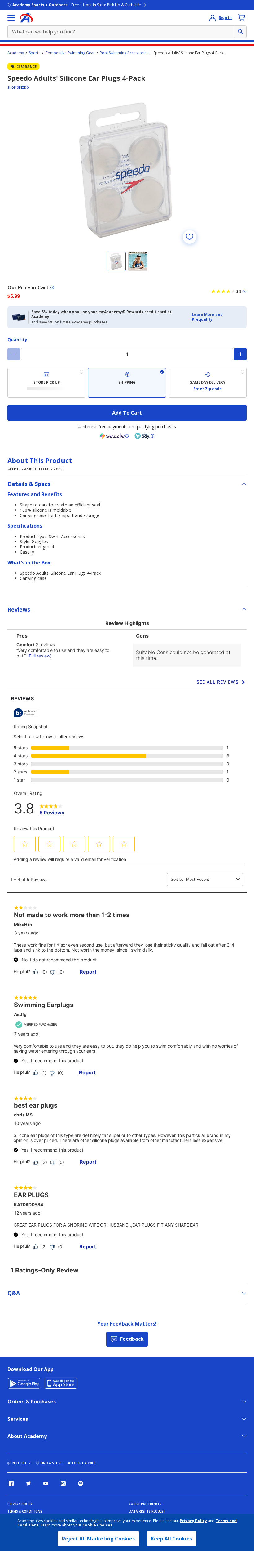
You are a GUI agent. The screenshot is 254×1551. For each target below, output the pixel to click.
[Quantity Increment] (240, 354)
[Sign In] (212, 18)
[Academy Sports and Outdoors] (26, 18)
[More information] (52, 287)
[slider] (127, 171)
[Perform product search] (240, 31)
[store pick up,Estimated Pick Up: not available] (46, 382)
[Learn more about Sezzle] (114, 435)
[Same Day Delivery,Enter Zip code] (207, 382)
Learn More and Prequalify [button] (207, 317)
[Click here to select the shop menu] (11, 18)
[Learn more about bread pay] (144, 435)
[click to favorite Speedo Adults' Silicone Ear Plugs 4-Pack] (189, 237)
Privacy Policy (193, 1520)
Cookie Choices (97, 1525)
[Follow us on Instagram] (63, 1483)
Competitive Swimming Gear (70, 53)
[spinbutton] (127, 354)
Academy (15, 53)
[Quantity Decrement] (13, 354)
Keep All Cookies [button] (171, 1538)
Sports (34, 53)
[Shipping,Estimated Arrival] (127, 382)
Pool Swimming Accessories (124, 53)
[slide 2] (137, 261)
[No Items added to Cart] (242, 17)
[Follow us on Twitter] (28, 1483)
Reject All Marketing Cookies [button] (98, 1538)
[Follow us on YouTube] (46, 1483)
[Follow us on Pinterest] (80, 1483)
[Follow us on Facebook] (11, 1483)
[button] (217, 317)
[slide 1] (116, 261)
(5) (244, 291)
